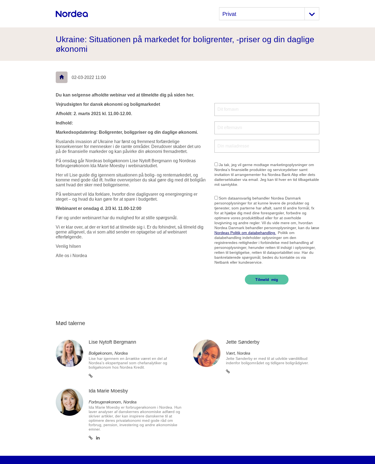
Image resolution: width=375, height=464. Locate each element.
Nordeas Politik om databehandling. (245, 232)
